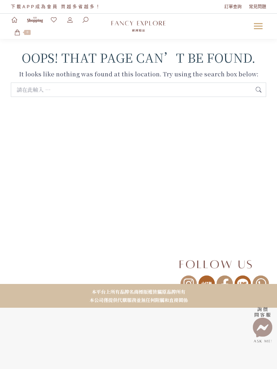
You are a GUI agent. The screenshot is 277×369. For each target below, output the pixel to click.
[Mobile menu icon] (258, 26)
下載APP (23, 6)
